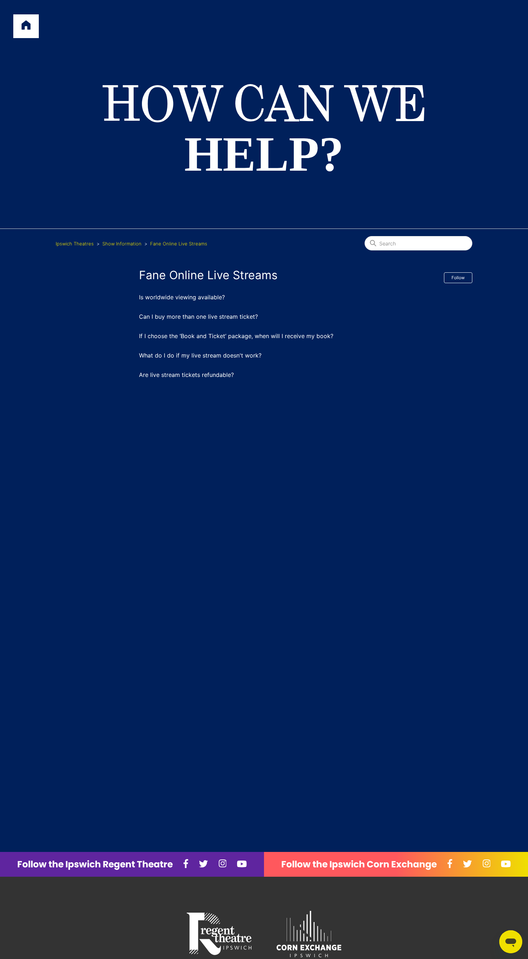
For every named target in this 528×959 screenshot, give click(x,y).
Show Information (122, 243)
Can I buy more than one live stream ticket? (198, 316)
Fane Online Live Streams (178, 243)
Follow (458, 277)
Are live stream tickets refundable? (186, 374)
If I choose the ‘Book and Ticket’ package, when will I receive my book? (236, 336)
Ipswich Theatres (75, 243)
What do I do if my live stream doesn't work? (200, 355)
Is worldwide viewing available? (182, 297)
